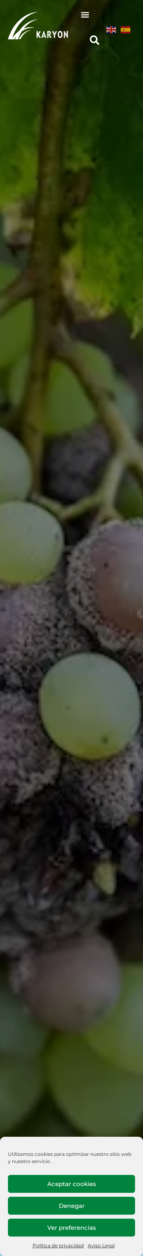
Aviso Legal (101, 1245)
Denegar (72, 1205)
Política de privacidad (58, 1245)
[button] (85, 14)
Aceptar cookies (71, 1184)
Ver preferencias (71, 1227)
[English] (111, 29)
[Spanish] (126, 29)
